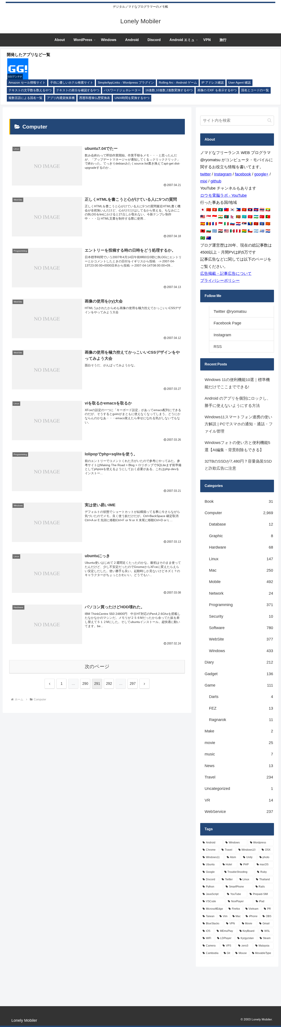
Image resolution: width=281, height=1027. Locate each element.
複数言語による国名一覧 (25, 98)
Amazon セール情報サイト (27, 82)
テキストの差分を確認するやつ (77, 90)
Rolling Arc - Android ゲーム (178, 82)
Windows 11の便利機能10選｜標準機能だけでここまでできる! (237, 383)
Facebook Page (227, 323)
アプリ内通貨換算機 (61, 98)
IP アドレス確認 (213, 82)
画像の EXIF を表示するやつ (217, 90)
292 (109, 683)
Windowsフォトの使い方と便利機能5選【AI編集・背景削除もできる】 (237, 446)
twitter (205, 174)
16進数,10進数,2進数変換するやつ (169, 90)
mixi (203, 181)
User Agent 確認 (239, 82)
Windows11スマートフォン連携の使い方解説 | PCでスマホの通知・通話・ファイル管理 (239, 424)
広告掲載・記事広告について (226, 273)
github (216, 181)
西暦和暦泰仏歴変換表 (94, 98)
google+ (261, 174)
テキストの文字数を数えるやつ (30, 90)
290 (85, 683)
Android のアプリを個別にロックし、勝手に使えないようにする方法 (238, 402)
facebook (243, 174)
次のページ (97, 666)
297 (133, 683)
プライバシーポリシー (220, 280)
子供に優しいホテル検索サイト (71, 82)
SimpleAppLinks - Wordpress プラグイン (126, 82)
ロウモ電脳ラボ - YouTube (223, 195)
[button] (269, 120)
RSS (218, 346)
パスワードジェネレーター (122, 90)
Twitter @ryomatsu (230, 311)
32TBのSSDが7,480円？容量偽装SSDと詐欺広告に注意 (238, 465)
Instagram (223, 174)
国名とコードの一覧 (255, 90)
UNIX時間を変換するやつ (132, 98)
